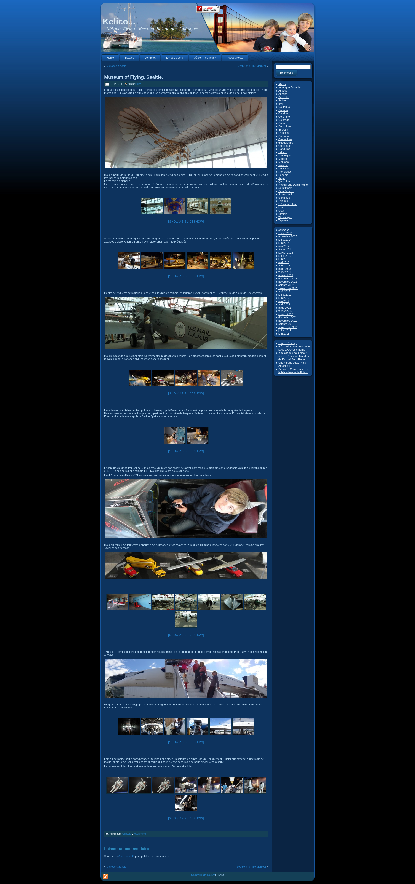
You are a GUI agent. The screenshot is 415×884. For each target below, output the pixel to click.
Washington (140, 833)
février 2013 (285, 272)
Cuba (281, 123)
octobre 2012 (286, 285)
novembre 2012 (287, 281)
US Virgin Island (287, 204)
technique (284, 197)
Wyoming (283, 220)
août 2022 (284, 229)
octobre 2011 (286, 324)
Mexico (282, 158)
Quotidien (127, 833)
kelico (138, 84)
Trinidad (283, 201)
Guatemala (284, 145)
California (284, 107)
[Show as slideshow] (186, 221)
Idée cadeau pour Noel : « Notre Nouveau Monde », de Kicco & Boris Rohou (294, 356)
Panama (283, 175)
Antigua (282, 90)
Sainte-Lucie (285, 194)
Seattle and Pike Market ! (251, 66)
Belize (282, 100)
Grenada (283, 136)
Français (283, 132)
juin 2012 (283, 298)
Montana (283, 162)
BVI (280, 103)
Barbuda (283, 97)
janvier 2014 (285, 252)
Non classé (285, 171)
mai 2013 (283, 262)
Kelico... (119, 21)
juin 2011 (283, 333)
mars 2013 (284, 268)
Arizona (282, 94)
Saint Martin (285, 188)
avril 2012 (284, 304)
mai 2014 (283, 246)
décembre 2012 (287, 278)
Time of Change (287, 343)
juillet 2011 (284, 330)
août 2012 (284, 291)
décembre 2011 (287, 317)
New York (284, 168)
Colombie (284, 116)
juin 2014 (283, 242)
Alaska (282, 84)
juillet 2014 (284, 239)
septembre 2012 (288, 288)
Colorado (283, 119)
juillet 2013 (284, 255)
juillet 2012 (284, 294)
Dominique (284, 126)
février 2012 (285, 311)
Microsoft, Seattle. (116, 66)
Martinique (284, 155)
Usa (280, 207)
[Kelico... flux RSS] (105, 876)
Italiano (282, 152)
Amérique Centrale (289, 87)
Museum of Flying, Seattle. (133, 77)
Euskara (283, 129)
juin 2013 (283, 259)
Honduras (284, 149)
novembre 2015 (287, 236)
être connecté (126, 856)
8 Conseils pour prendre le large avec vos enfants (294, 348)
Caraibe (283, 113)
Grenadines (285, 139)
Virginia (282, 213)
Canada (283, 110)
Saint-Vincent (286, 191)
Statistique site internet (203, 875)
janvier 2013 (285, 275)
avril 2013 (284, 265)
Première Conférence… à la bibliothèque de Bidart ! (293, 371)
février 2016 (285, 233)
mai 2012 (283, 301)
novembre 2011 (287, 320)
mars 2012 (284, 307)
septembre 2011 (287, 327)
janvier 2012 (285, 314)
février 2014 (285, 249)
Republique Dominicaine (293, 184)
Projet (281, 178)
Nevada (283, 165)
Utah (281, 210)
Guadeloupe (285, 142)
